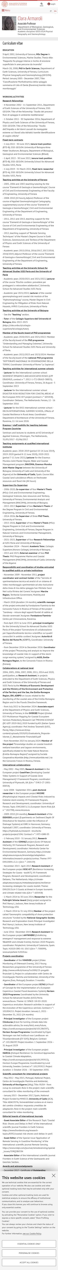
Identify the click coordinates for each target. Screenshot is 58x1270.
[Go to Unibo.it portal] (14, 4)
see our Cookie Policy (32, 1233)
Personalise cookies (29, 1253)
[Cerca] (41, 4)
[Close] (53, 1175)
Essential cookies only (29, 1244)
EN (55, 11)
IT (51, 11)
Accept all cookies (29, 1262)
